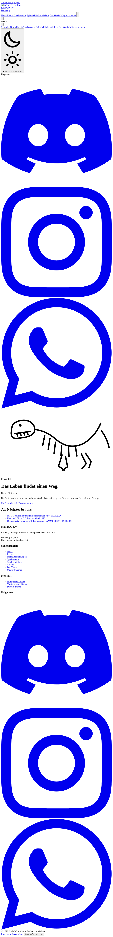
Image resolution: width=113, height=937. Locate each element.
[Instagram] (56, 296)
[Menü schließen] (2, 24)
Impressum (6, 934)
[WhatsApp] (56, 407)
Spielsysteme (20, 15)
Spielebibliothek (34, 15)
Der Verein (55, 15)
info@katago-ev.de (16, 581)
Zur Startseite (7, 503)
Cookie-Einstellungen (34, 934)
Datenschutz (17, 934)
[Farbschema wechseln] (77, 14)
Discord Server (14, 586)
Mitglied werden (68, 15)
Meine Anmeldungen (17, 556)
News (4, 15)
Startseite (5, 27)
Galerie (45, 15)
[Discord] (56, 185)
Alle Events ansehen (23, 503)
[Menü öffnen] (2, 18)
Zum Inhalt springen (10, 2)
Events (10, 15)
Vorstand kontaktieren (17, 584)
